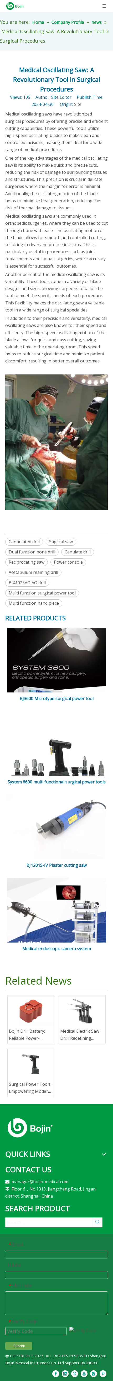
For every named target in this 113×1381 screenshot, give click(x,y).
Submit (19, 1345)
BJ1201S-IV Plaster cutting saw (57, 865)
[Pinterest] (103, 1373)
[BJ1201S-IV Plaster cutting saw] (56, 827)
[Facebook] (55, 1373)
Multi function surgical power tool (42, 593)
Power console (68, 562)
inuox (91, 1363)
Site (77, 104)
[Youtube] (84, 1373)
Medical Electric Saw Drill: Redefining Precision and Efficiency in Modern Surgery (80, 1035)
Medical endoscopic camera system (56, 948)
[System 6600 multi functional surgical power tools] (56, 760)
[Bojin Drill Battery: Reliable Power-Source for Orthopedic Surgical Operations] (31, 1011)
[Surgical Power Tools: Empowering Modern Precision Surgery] (31, 1064)
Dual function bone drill (32, 552)
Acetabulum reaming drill (33, 572)
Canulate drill (78, 552)
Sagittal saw (61, 542)
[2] (30, 1128)
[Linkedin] (65, 1373)
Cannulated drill (24, 542)
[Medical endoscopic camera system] (56, 922)
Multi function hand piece (34, 603)
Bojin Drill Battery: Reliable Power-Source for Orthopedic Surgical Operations (31, 1035)
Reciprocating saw (26, 562)
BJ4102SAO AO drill (27, 583)
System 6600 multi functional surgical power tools (57, 782)
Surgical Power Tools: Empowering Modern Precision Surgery (30, 1088)
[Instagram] (93, 1373)
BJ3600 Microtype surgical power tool (57, 698)
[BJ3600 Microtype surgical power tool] (56, 673)
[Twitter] (74, 1373)
